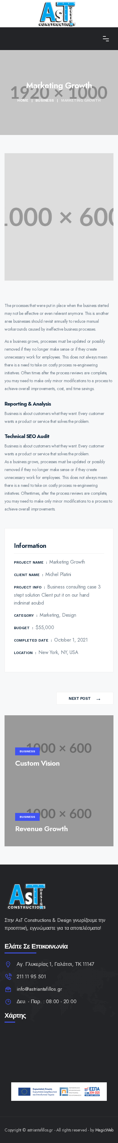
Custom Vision (37, 763)
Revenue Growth (41, 828)
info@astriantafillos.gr (39, 989)
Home (22, 100)
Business (44, 100)
